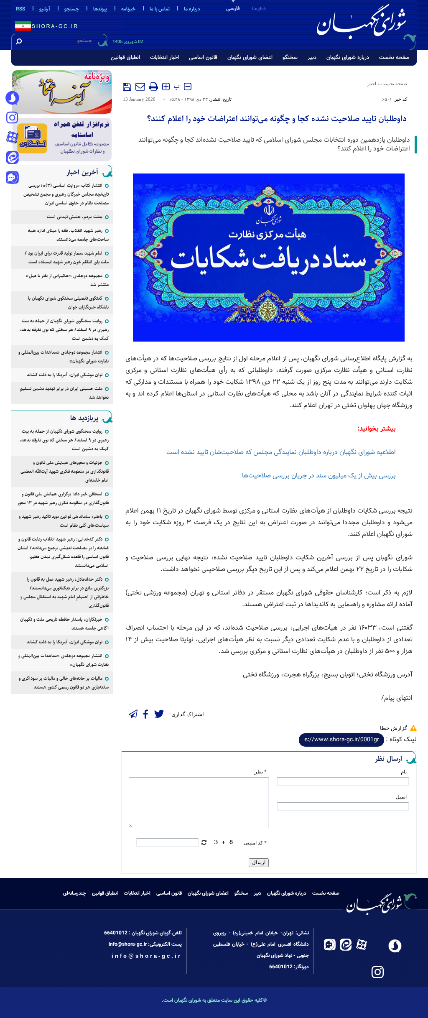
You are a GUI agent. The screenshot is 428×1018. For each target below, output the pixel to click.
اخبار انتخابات (164, 58)
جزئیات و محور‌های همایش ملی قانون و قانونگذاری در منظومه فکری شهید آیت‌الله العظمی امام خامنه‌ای (64, 471)
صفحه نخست (394, 58)
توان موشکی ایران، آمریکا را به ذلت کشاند (64, 374)
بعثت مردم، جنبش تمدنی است (74, 216)
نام (404, 772)
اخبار (371, 83)
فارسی (233, 9)
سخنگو (290, 58)
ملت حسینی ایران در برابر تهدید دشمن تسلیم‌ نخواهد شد (64, 393)
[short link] (341, 740)
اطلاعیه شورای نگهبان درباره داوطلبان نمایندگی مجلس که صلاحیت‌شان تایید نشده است (281, 452)
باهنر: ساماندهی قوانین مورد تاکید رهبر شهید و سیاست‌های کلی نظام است (64, 521)
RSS (20, 9)
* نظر (261, 772)
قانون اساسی (203, 58)
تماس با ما (160, 9)
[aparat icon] (12, 138)
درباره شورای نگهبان (347, 58)
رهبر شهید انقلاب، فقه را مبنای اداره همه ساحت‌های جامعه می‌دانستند (68, 235)
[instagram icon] (12, 118)
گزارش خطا (393, 728)
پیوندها (100, 9)
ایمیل (401, 797)
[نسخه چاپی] (153, 86)
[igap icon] (12, 178)
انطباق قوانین (125, 58)
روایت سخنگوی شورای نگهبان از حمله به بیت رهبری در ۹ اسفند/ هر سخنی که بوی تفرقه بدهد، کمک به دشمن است (64, 329)
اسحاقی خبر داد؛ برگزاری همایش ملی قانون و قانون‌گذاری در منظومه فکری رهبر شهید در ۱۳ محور (63, 498)
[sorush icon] (12, 98)
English (259, 8)
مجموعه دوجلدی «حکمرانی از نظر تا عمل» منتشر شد (67, 280)
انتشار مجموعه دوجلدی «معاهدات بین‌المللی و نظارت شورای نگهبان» (63, 357)
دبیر (312, 58)
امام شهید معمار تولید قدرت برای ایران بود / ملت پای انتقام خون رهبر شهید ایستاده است (67, 257)
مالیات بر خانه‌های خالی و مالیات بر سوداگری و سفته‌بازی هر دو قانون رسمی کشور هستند (64, 683)
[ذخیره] (127, 87)
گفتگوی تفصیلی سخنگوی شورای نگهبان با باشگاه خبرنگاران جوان (68, 303)
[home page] (363, 23)
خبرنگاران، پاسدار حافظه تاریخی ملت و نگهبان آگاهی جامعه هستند (64, 624)
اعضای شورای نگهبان (250, 58)
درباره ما (192, 9)
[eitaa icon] (12, 158)
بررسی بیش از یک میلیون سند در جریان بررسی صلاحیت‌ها (319, 476)
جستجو (71, 9)
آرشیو (44, 9)
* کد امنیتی (255, 843)
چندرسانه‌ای (74, 893)
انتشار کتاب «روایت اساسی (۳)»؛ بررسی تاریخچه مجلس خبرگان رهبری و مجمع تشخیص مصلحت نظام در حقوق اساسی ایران (66, 194)
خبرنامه (128, 9)
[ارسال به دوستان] (140, 86)
